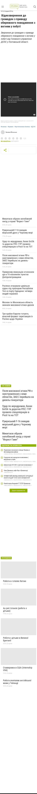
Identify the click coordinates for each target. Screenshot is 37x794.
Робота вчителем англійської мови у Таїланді (17, 681)
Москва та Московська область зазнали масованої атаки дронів (18, 303)
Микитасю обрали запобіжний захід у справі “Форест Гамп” (17, 220)
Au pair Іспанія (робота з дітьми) (15, 609)
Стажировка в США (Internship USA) (17, 669)
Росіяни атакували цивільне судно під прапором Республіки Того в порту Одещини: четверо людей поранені (17, 290)
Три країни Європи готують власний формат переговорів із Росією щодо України (17, 316)
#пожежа (4, 127)
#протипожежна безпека (22, 127)
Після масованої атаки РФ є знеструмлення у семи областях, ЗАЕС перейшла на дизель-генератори (17, 259)
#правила (10, 127)
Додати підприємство (18, 490)
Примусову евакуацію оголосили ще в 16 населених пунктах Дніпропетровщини (18, 274)
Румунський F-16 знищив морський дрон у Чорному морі (17, 231)
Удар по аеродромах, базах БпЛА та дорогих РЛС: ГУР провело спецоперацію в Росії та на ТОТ (18, 244)
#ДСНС (33, 127)
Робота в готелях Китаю (14, 581)
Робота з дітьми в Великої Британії (15, 639)
